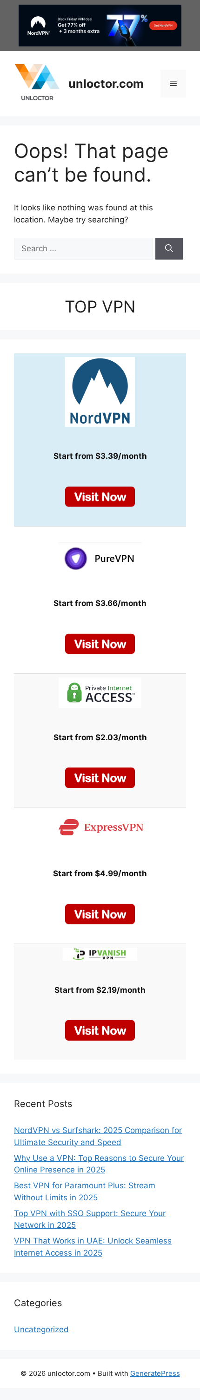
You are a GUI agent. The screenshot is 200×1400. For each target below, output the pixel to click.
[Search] (169, 249)
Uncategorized (41, 1329)
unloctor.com (106, 84)
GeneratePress (155, 1373)
